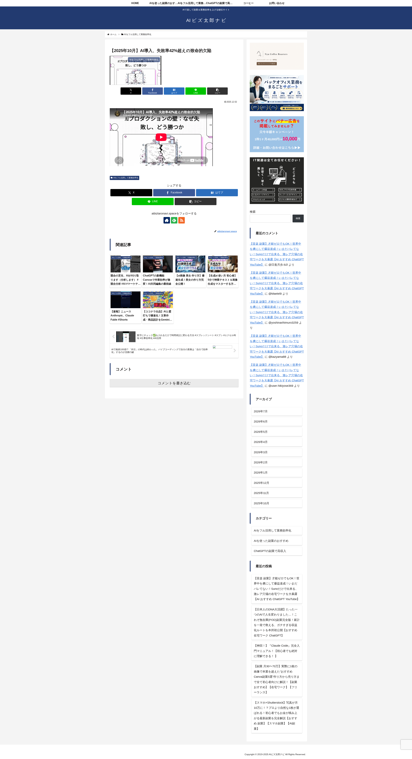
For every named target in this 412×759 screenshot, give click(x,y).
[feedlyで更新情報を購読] (174, 220)
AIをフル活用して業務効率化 (125, 178)
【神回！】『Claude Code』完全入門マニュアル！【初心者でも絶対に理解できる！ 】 (277, 651)
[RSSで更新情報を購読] (181, 220)
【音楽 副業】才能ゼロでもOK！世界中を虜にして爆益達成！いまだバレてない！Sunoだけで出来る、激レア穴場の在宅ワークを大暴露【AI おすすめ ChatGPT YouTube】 (277, 254)
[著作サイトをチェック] (167, 220)
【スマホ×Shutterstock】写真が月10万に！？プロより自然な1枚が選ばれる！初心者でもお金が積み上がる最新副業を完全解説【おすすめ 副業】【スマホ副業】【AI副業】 (276, 715)
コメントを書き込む (174, 383)
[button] (217, 91)
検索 (253, 211)
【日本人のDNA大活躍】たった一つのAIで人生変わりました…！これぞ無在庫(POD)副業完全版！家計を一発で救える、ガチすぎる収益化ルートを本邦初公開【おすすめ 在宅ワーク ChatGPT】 (277, 622)
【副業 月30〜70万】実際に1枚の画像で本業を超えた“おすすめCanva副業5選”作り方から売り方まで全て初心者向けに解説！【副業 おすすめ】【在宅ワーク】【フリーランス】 (277, 679)
